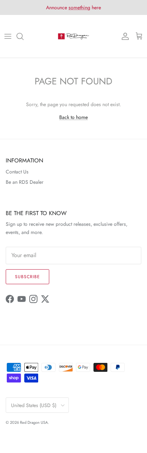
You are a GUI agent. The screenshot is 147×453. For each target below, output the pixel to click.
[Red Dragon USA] (73, 36)
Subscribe (27, 277)
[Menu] (8, 36)
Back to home (73, 117)
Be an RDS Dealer (25, 182)
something (79, 7)
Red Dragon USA (34, 422)
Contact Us (17, 171)
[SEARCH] (23, 36)
